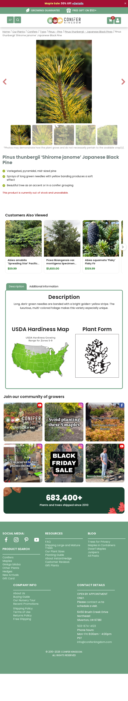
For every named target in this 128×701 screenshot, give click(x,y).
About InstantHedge (58, 558)
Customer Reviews (57, 562)
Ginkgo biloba (11, 564)
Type (43, 31)
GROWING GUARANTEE (45, 10)
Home (6, 31)
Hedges (7, 571)
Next (123, 82)
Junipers (93, 552)
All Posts (93, 556)
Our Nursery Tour (24, 600)
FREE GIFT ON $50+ (84, 10)
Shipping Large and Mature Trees (62, 546)
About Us (19, 593)
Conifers (32, 31)
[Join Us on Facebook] (6, 542)
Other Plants (10, 568)
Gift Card (8, 578)
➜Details (78, 3)
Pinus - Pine (55, 31)
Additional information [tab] (43, 286)
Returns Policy (22, 615)
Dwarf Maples (97, 549)
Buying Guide (21, 597)
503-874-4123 (86, 626)
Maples (7, 561)
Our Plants (18, 31)
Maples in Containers (101, 545)
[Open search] (17, 20)
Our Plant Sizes (54, 551)
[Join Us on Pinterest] (26, 542)
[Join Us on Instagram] (16, 542)
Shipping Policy (23, 608)
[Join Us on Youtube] (36, 542)
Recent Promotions (25, 604)
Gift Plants (52, 565)
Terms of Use (21, 612)
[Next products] (123, 247)
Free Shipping (22, 619)
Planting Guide (54, 555)
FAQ (48, 542)
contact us (93, 602)
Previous (5, 82)
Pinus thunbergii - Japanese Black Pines (88, 31)
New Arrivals (10, 575)
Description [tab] (16, 286)
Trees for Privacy (99, 542)
